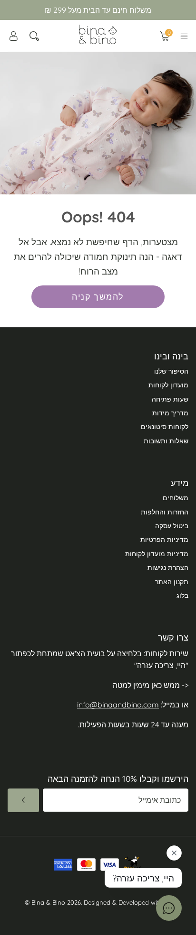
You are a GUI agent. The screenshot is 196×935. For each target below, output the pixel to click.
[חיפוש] (34, 36)
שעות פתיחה (170, 399)
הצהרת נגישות (167, 567)
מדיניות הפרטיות (164, 539)
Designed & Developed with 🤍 (128, 902)
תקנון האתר (171, 582)
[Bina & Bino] (98, 34)
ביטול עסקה (171, 526)
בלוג (182, 595)
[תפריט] (184, 36)
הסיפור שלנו (171, 371)
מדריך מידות (170, 413)
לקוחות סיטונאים (164, 426)
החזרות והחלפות (164, 512)
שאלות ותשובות (166, 441)
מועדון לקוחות (168, 385)
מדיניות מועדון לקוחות (156, 554)
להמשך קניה (98, 296)
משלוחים (175, 498)
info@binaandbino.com (118, 704)
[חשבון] (13, 36)
